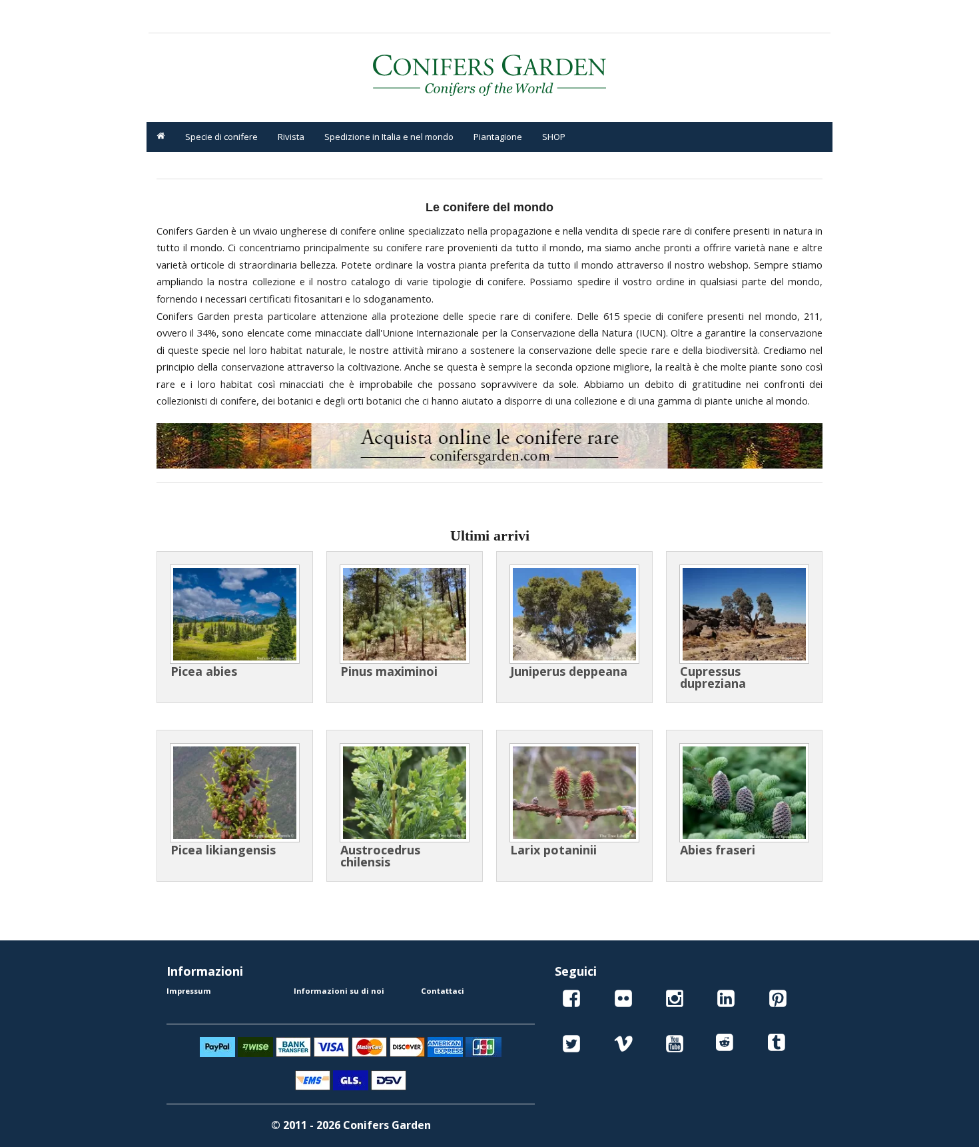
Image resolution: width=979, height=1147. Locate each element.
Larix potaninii (553, 850)
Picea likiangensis (223, 850)
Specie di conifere (221, 137)
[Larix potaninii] (574, 793)
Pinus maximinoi (389, 671)
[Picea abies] (234, 614)
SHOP (553, 137)
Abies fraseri (717, 850)
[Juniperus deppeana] (574, 614)
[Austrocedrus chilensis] (404, 793)
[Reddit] (726, 1046)
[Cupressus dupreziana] (744, 614)
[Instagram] (675, 1000)
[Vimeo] (623, 1046)
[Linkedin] (726, 1000)
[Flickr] (623, 1000)
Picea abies (203, 671)
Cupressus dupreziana (713, 677)
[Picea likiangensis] (234, 793)
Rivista (291, 137)
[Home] (161, 137)
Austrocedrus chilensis (380, 856)
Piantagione (498, 137)
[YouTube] (675, 1046)
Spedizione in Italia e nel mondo (389, 137)
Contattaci (442, 991)
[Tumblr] (778, 1046)
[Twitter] (571, 1046)
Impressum (188, 991)
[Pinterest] (778, 1000)
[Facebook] (571, 1000)
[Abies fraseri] (744, 793)
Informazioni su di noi (339, 991)
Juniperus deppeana (568, 671)
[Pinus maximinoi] (404, 614)
